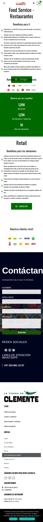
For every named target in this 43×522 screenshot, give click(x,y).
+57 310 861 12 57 (14, 365)
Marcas (6, 451)
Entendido (13, 519)
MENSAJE (7, 317)
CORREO (6, 307)
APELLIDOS (8, 297)
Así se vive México (9, 447)
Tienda (6, 438)
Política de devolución (10, 426)
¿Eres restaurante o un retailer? (12, 455)
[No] (40, 515)
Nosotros (6, 463)
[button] (34, 3)
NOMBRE (6, 288)
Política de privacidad (9, 412)
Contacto (6, 467)
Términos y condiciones (10, 417)
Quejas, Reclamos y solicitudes (12, 421)
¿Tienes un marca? (9, 459)
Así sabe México (8, 443)
